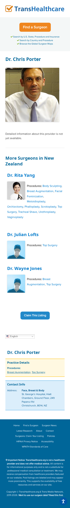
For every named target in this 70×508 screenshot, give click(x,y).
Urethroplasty (47, 212)
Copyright (11, 491)
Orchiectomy (15, 206)
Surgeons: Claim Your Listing (29, 436)
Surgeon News (49, 425)
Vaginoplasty (15, 217)
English (13, 336)
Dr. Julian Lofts (23, 234)
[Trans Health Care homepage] (35, 8)
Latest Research (24, 430)
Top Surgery (50, 245)
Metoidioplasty (36, 201)
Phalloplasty (32, 206)
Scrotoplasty (48, 206)
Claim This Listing (35, 315)
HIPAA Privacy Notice (27, 441)
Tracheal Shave (27, 212)
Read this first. (56, 495)
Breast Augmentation (40, 191)
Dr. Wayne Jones (24, 268)
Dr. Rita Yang (21, 175)
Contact (50, 430)
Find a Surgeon (35, 27)
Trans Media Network (52, 491)
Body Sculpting (52, 186)
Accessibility (47, 441)
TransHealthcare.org (29, 491)
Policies (51, 436)
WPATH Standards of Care (35, 446)
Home (16, 425)
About (39, 430)
